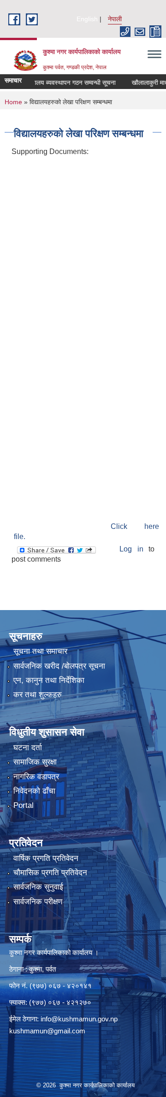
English (87, 19)
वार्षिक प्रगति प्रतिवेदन (45, 858)
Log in (131, 549)
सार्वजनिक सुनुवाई (38, 887)
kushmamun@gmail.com (47, 1031)
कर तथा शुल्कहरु (37, 694)
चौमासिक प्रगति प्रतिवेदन (50, 872)
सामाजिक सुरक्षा (35, 762)
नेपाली (115, 19)
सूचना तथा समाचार (40, 651)
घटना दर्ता (27, 747)
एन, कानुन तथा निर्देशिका (48, 680)
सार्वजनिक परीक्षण (37, 901)
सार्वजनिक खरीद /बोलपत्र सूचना (59, 666)
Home (13, 102)
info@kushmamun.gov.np (79, 1019)
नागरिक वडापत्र (36, 776)
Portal (23, 805)
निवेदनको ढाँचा (34, 791)
